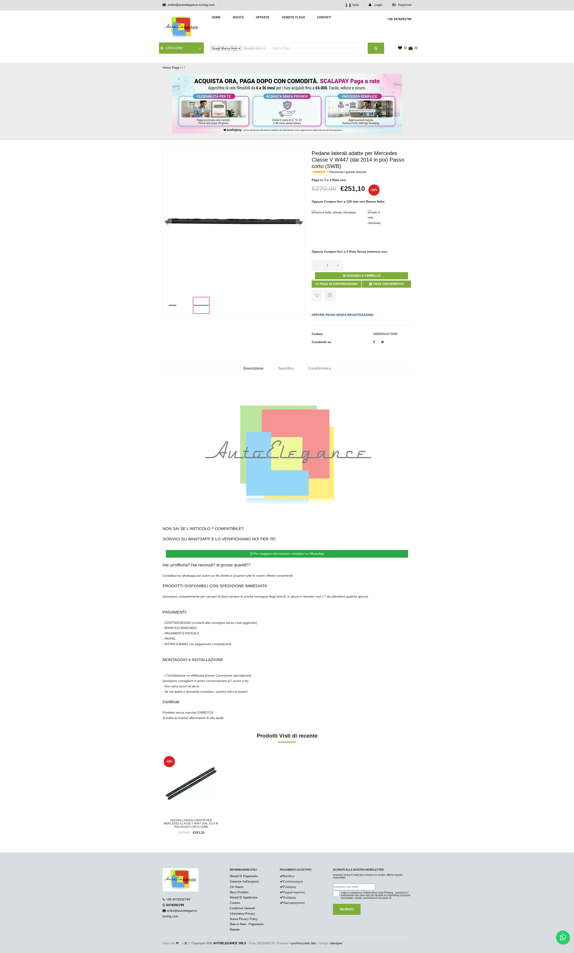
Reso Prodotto (239, 892)
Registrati (404, 5)
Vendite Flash (293, 17)
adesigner (336, 943)
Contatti (324, 17)
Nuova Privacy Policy (244, 919)
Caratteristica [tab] (319, 368)
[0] (401, 48)
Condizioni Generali (242, 908)
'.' (164, 757)
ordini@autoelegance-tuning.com (191, 5)
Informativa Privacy (242, 913)
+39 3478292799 (178, 899)
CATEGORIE (173, 48)
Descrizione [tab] (253, 368)
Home (216, 17)
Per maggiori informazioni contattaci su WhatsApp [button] (288, 553)
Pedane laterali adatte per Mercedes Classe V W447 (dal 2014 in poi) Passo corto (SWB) (191, 823)
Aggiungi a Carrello (362, 275)
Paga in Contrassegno (338, 284)
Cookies (235, 903)
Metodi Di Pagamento (244, 876)
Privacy (388, 892)
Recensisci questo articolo (347, 172)
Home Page (171, 67)
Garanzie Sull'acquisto (244, 881)
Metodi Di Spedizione (243, 897)
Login (378, 5)
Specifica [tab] (286, 368)
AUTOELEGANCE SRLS (229, 943)
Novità (238, 17)
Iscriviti (347, 909)
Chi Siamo (236, 887)
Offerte (263, 17)
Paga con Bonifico (388, 284)
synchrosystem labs (303, 943)
